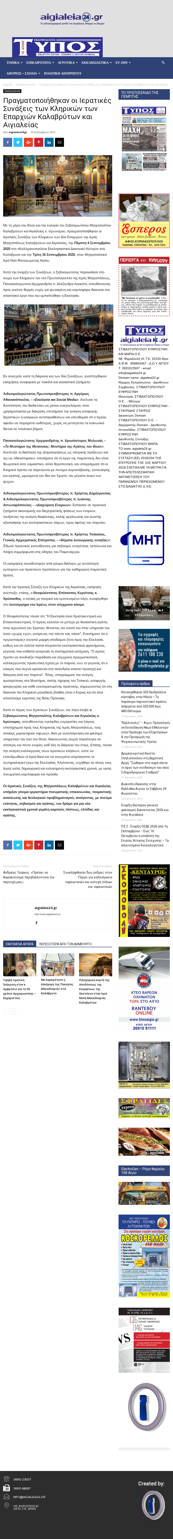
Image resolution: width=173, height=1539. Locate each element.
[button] (163, 63)
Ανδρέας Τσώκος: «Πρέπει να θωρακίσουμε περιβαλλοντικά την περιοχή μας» (29, 877)
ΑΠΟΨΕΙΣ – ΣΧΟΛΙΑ (22, 73)
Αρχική (7, 84)
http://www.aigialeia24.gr (47, 914)
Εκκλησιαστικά (25, 84)
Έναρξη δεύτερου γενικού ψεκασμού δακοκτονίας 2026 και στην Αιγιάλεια (145, 809)
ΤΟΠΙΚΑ (13, 63)
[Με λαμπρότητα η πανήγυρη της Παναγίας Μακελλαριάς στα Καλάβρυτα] (57, 964)
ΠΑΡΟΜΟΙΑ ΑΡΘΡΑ (20, 944)
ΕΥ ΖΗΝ (121, 63)
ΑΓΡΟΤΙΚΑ (66, 63)
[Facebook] (38, 923)
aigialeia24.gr (18, 132)
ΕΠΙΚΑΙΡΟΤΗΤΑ (38, 63)
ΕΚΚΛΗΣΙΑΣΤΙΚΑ (95, 63)
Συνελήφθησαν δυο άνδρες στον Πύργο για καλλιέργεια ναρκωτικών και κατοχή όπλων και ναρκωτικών (87, 879)
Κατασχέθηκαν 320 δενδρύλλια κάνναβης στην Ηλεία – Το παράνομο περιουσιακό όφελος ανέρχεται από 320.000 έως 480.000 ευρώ (144, 701)
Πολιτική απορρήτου (63, 73)
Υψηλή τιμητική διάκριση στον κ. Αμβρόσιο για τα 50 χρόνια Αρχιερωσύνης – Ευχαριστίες (19, 989)
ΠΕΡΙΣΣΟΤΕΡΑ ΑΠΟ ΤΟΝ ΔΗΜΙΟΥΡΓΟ (65, 944)
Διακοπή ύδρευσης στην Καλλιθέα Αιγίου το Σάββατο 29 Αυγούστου (143, 788)
